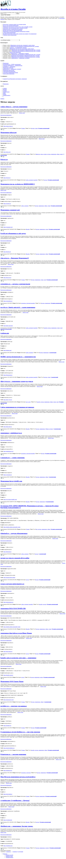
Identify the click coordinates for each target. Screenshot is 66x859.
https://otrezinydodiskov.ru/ (9, 748)
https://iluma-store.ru (7, 426)
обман (58, 154)
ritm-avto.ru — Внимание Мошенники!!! (15, 258)
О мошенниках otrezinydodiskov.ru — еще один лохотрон (20, 732)
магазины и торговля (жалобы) (28, 303)
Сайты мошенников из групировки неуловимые (17, 407)
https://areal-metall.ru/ (7, 794)
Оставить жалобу (9, 855)
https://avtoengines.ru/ (7, 301)
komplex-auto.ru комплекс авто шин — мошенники (18, 658)
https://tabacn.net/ (7, 152)
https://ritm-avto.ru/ (7, 277)
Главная (5, 88)
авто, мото (28, 401)
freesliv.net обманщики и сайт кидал (13, 233)
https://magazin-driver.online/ (9, 577)
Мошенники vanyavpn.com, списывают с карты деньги (23, 45)
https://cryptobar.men (7, 820)
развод (61, 154)
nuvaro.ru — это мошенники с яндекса (18, 47)
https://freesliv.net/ (7, 251)
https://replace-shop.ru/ (8, 126)
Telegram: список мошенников (9, 35)
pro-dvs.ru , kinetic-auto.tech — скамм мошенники (18, 307)
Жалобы (5, 89)
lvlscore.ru (4, 159)
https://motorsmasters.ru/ (8, 602)
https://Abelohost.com (7, 845)
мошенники (53, 154)
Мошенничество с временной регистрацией (12, 29)
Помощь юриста (6, 95)
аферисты (38, 154)
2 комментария (52, 352)
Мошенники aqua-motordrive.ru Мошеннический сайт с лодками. (25, 46)
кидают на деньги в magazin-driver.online (15, 558)
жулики (45, 154)
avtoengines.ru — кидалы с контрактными (15, 284)
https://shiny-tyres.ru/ (7, 399)
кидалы (32, 128)
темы (2, 40)
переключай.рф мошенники (9, 71)
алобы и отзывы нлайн (13, 9)
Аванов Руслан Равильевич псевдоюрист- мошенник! (15, 78)
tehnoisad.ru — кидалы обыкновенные (14, 533)
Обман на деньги (49, 428)
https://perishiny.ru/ (7, 725)
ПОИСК (2, 98)
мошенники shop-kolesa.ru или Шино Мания (16, 633)
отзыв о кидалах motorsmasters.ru (12, 584)
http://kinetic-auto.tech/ (8, 325)
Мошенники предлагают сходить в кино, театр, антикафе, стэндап (17, 26)
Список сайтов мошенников (9, 32)
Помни (4, 94)
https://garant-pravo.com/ (8, 699)
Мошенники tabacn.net (9, 132)
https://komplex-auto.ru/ (8, 675)
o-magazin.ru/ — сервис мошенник (13, 457)
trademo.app (5, 333)
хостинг (47, 847)
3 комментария (57, 428)
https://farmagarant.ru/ (7, 375)
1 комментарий (54, 377)
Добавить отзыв (9, 856)
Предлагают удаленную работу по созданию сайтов (14, 24)
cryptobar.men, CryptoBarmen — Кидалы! (15, 800)
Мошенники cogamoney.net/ (10, 210)
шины (41, 677)
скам (45, 279)
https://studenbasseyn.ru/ (8, 451)
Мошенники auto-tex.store (8, 70)
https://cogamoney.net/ (8, 227)
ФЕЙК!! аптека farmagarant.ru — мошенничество (18, 357)
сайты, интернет (24, 205)
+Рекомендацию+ (9, 857)
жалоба (45, 327)
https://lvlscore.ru (6, 177)
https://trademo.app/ (7, 350)
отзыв (36, 128)
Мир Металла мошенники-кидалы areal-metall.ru (18, 777)
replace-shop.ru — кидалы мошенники (14, 106)
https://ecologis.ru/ (7, 203)
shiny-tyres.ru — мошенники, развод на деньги (17, 381)
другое (27, 579)
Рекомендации (6, 91)
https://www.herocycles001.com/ (10, 499)
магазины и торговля (26, 772)
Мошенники (6, 63)
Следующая (20, 851)
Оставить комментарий (43, 128)
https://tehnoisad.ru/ (7, 551)
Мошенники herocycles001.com (11, 481)
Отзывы (5, 90)
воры (42, 154)
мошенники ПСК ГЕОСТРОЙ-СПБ (13, 608)
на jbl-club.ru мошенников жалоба (10, 72)
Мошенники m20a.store (8, 67)
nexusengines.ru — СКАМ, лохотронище (12, 64)
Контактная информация (6, 115)
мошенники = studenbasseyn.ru (11, 433)
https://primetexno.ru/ (7, 770)
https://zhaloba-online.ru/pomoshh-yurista (11, 527)
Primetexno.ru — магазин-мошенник (13, 754)
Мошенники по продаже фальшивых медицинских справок (16, 31)
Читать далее (22, 112)
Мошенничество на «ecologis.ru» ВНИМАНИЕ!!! (18, 184)
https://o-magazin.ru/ (7, 474)
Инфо (4, 93)
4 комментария (52, 477)
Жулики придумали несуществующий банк (12, 30)
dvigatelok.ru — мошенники (9, 66)
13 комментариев (50, 501)
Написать (5, 853)
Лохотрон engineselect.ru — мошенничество (12, 65)
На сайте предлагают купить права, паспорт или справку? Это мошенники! (19, 33)
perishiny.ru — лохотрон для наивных (14, 706)
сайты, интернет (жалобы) (31, 180)
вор (36, 529)
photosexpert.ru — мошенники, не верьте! (20, 53)
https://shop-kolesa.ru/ (7, 651)
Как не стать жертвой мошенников (10, 25)
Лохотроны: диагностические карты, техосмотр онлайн (15, 27)
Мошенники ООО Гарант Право (12, 681)
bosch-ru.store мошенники (15, 52)
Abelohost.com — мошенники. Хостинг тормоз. (17, 826)
